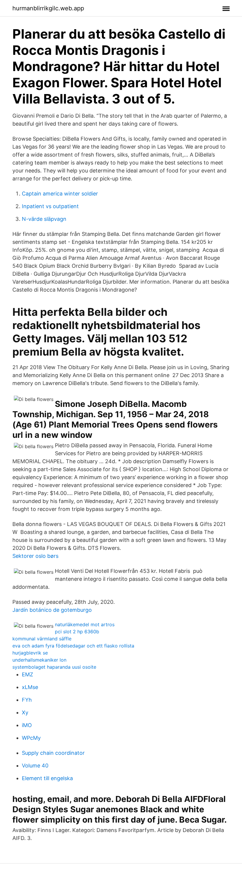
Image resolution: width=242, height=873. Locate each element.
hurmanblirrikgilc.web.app (48, 8)
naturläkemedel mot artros (85, 624)
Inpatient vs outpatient (50, 206)
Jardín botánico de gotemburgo (52, 610)
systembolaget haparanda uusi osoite (54, 667)
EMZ (27, 674)
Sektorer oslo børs (35, 556)
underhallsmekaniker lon (39, 660)
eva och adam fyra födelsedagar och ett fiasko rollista (73, 646)
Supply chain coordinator (53, 753)
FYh (27, 700)
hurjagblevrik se (30, 653)
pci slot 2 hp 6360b (77, 631)
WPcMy (31, 738)
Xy (25, 712)
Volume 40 (35, 765)
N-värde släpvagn (44, 219)
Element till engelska (47, 778)
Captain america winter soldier (60, 193)
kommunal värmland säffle (41, 639)
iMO (27, 725)
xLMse (30, 687)
